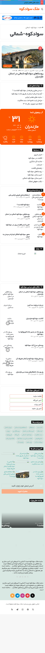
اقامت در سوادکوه (35, 158)
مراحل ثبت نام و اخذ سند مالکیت (29, 100)
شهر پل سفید (37, 408)
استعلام (31, 427)
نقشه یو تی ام (10, 438)
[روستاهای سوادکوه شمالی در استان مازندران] (37, 217)
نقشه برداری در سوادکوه (24, 438)
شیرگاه (17, 435)
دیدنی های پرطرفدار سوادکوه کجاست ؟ (27, 90)
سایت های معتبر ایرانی (31, 2)
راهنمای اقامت (36, 168)
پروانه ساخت (38, 442)
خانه (40, 27)
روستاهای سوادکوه (34, 171)
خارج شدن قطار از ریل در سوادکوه (18, 224)
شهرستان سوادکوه (35, 175)
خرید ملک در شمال (28, 431)
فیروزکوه (9, 435)
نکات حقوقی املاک (35, 181)
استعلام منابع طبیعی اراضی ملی (19, 195)
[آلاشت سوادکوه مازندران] (8, 323)
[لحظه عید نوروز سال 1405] (22, 464)
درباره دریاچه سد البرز (35, 305)
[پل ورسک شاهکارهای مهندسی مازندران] (8, 377)
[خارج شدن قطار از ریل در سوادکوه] (37, 228)
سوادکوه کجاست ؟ (23, 204)
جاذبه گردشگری (35, 161)
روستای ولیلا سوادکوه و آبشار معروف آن (29, 358)
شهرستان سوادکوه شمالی (32, 178)
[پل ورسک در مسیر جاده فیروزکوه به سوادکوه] (8, 337)
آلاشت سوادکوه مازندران (34, 318)
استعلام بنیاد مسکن (20, 427)
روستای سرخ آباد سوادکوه (34, 345)
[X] (27, 577)
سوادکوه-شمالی (27, 435)
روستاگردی (16, 431)
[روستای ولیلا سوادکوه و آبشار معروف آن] (8, 363)
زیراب (8, 431)
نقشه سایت (37, 396)
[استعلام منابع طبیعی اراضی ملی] (37, 198)
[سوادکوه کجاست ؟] (37, 207)
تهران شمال (8, 427)
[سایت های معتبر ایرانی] (8, 456)
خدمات (39, 165)
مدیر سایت (38, 70)
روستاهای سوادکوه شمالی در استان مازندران (26, 75)
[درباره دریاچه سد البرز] (8, 310)
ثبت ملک (39, 431)
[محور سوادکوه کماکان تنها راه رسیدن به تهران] (37, 237)
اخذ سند (39, 427)
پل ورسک (20, 442)
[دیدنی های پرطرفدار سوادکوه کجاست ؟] (36, 456)
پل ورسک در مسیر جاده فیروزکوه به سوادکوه (30, 333)
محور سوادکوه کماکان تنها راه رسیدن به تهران (16, 235)
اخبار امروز (38, 155)
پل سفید (28, 442)
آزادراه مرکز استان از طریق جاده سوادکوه (26, 93)
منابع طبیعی (38, 438)
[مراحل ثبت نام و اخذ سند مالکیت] (36, 464)
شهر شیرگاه (37, 400)
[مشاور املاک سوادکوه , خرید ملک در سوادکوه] (22, 17)
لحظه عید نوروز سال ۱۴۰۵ (32, 103)
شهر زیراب (38, 404)
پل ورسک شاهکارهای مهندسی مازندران (29, 372)
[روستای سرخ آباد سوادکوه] (8, 350)
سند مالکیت (38, 435)
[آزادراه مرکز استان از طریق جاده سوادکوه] (22, 456)
